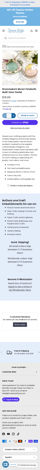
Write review (20, 324)
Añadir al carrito (27, 115)
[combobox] (20, 38)
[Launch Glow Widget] (5, 464)
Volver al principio (19, 367)
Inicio (4, 45)
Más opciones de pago (20, 128)
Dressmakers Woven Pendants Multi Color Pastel (18, 47)
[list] (20, 67)
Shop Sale (20, 22)
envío (14, 101)
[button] (36, 30)
